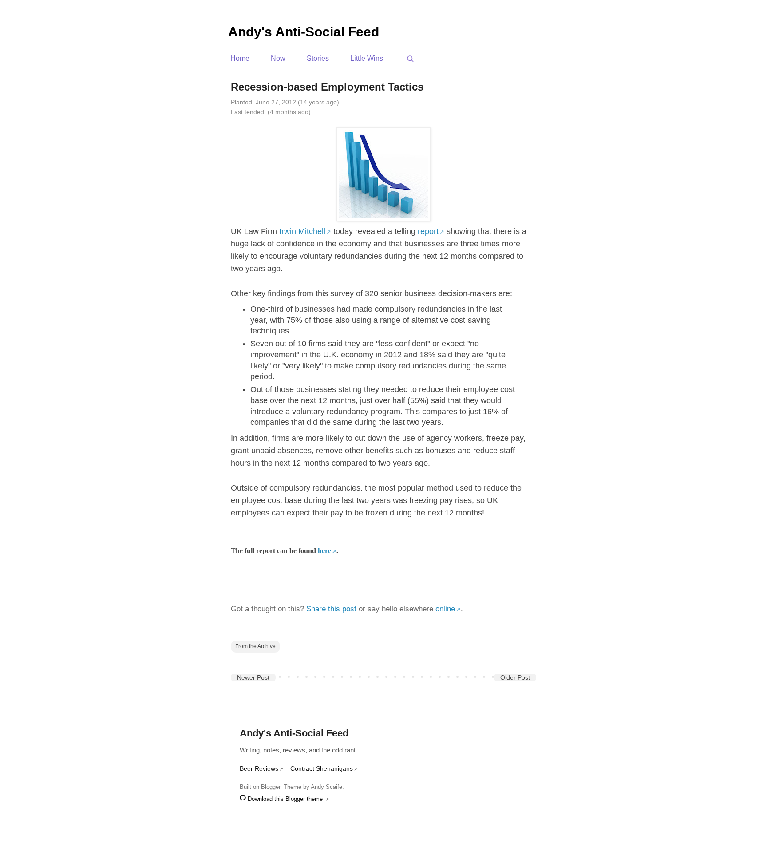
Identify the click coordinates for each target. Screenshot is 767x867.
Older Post (515, 677)
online (445, 609)
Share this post (331, 609)
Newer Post (253, 677)
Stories (318, 58)
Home (239, 58)
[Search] (410, 58)
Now (278, 58)
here (324, 550)
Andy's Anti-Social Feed (303, 31)
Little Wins (366, 58)
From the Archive (255, 646)
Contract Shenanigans (321, 768)
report (428, 231)
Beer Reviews (259, 768)
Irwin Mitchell (302, 231)
